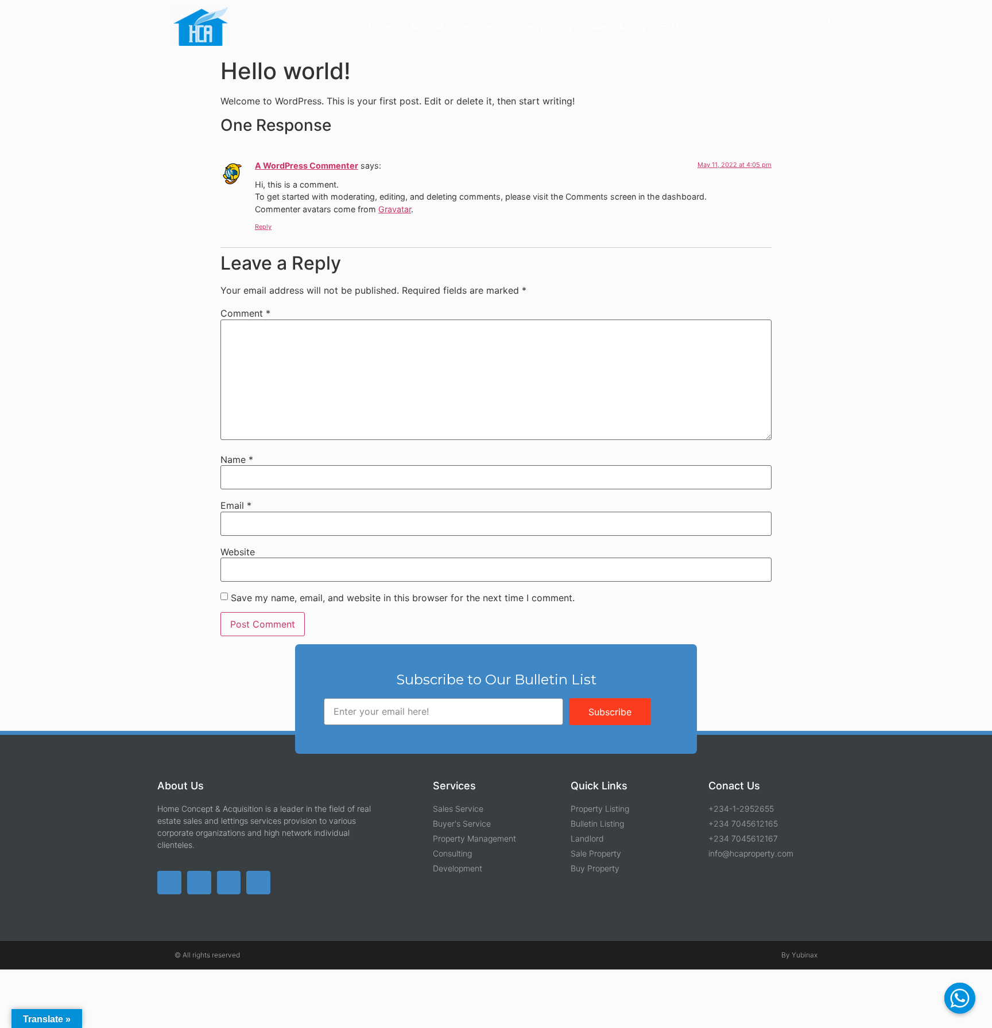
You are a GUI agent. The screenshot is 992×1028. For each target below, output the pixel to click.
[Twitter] (169, 883)
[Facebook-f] (199, 883)
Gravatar (394, 209)
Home (381, 26)
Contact (710, 26)
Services (476, 26)
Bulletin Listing (616, 26)
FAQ (670, 26)
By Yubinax (799, 955)
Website (237, 551)
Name (236, 459)
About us (426, 26)
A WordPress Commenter (306, 165)
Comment (245, 313)
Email (235, 505)
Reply (263, 227)
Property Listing (540, 26)
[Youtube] (229, 883)
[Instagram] (258, 883)
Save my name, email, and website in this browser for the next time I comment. (403, 597)
